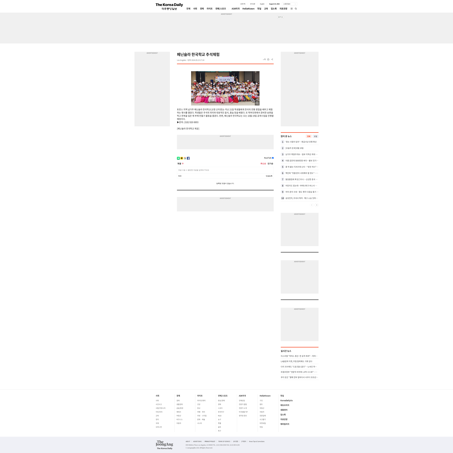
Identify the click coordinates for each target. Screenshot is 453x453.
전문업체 (263, 415)
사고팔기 (263, 419)
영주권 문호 (243, 415)
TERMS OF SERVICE (224, 441)
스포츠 (220, 408)
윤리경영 (235, 441)
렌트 (261, 404)
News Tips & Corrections (256, 441)
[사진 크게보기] (257, 103)
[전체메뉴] (291, 8)
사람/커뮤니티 (161, 408)
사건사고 (159, 404)
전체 (188, 8)
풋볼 (219, 423)
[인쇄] (268, 59)
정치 (157, 419)
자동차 (178, 423)
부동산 (178, 415)
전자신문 (252, 4)
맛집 (261, 427)
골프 (219, 427)
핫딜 (259, 8)
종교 (198, 408)
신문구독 (242, 4)
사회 (195, 8)
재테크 (178, 412)
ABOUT (188, 441)
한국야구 (221, 412)
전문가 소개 (243, 408)
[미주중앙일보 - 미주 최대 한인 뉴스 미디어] (169, 6)
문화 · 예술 (201, 419)
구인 (261, 400)
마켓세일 (263, 423)
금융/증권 (179, 408)
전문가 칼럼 (243, 404)
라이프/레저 (201, 400)
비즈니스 (179, 419)
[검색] (295, 8)
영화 (219, 404)
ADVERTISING (197, 441)
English (262, 4)
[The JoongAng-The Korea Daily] (164, 444)
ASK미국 (236, 8)
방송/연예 (221, 400)
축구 (219, 430)
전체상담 (242, 400)
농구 (219, 419)
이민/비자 (159, 412)
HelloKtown (248, 8)
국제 (157, 423)
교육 (266, 8)
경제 (202, 8)
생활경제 (179, 404)
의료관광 (283, 8)
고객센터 (243, 441)
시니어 (199, 423)
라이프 (210, 8)
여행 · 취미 (201, 412)
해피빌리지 (284, 424)
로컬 (315, 136)
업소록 (274, 8)
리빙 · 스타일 (202, 415)
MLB (219, 415)
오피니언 (159, 427)
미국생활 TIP (243, 412)
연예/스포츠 (220, 8)
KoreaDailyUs (286, 400)
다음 (317, 205)
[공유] (272, 59)
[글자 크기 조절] (264, 59)
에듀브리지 (284, 405)
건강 (198, 404)
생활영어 (283, 409)
